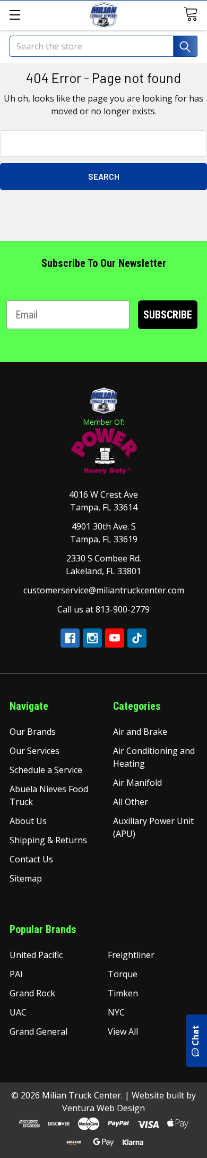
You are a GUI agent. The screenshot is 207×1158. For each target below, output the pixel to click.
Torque (122, 974)
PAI (16, 974)
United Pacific (36, 955)
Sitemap (26, 878)
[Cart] (192, 14)
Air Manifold (137, 782)
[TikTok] (136, 638)
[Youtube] (114, 638)
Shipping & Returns (48, 840)
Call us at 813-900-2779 (103, 609)
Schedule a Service (46, 770)
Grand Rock (32, 993)
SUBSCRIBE (167, 314)
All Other (130, 802)
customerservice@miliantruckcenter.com (103, 590)
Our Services (34, 751)
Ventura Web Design (103, 1108)
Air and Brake (140, 731)
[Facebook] (70, 638)
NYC (116, 1012)
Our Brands (33, 731)
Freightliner (131, 955)
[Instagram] (92, 638)
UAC (18, 1012)
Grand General (38, 1031)
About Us (28, 821)
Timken (123, 993)
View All (123, 1031)
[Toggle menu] (14, 14)
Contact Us (31, 859)
